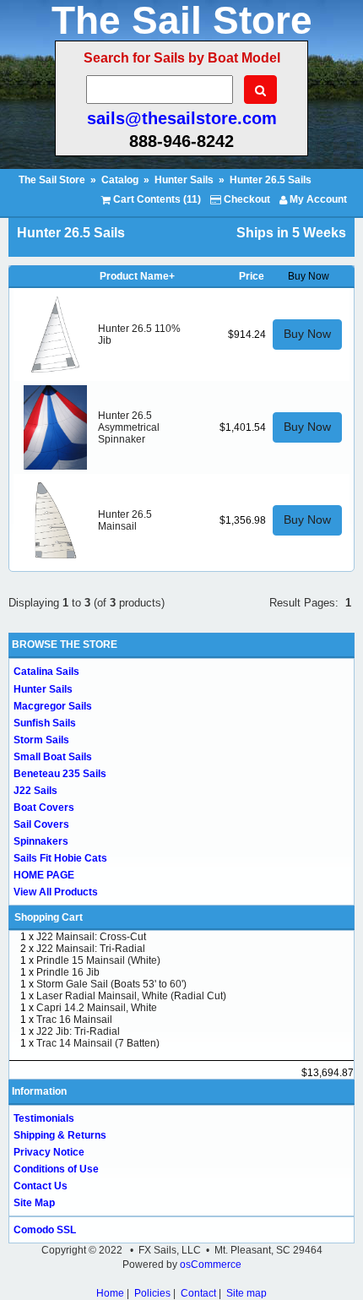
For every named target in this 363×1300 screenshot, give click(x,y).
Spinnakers (41, 841)
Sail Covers (41, 824)
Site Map (34, 1203)
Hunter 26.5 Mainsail (125, 520)
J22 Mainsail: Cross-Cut (91, 937)
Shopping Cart (48, 917)
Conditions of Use (56, 1169)
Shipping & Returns (60, 1135)
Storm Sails (41, 740)
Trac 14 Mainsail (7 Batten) (98, 1043)
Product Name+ (137, 276)
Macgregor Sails (53, 706)
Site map (246, 1293)
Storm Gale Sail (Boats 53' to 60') (111, 984)
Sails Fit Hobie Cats (60, 858)
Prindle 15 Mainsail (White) (98, 960)
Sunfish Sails (45, 723)
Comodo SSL (45, 1230)
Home (110, 1293)
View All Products (56, 892)
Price (251, 276)
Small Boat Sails (53, 757)
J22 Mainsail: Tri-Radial (90, 949)
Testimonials (44, 1118)
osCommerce (210, 1264)
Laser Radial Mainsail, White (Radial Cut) (131, 996)
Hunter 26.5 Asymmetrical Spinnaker (129, 427)
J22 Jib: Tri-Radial (78, 1031)
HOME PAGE (44, 875)
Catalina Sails (46, 671)
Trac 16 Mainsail (74, 1019)
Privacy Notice (49, 1152)
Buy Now (307, 333)
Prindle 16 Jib (68, 972)
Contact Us (41, 1186)
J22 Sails (35, 791)
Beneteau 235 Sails (60, 774)
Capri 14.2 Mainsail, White (96, 1008)
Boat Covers (44, 807)
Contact (198, 1293)
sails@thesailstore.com (182, 118)
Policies (152, 1293)
